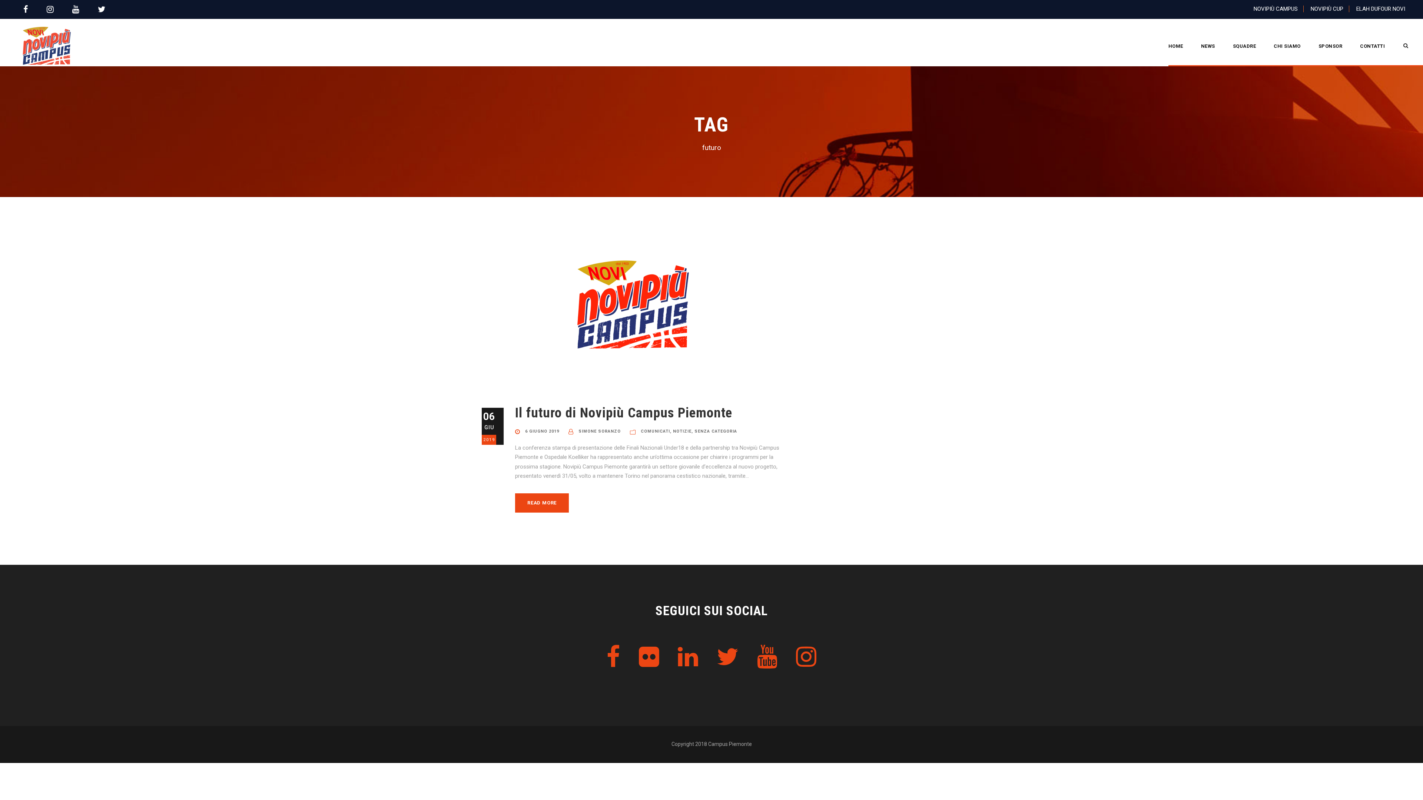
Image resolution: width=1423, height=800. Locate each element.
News (1208, 46)
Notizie (682, 431)
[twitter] (101, 9)
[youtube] (75, 9)
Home (1175, 46)
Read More (542, 503)
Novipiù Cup (1327, 9)
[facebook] (25, 9)
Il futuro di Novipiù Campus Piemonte (623, 413)
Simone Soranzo (599, 431)
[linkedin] (688, 657)
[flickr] (649, 657)
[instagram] (50, 9)
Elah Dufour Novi (1380, 9)
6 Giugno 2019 (542, 431)
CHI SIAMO (1287, 46)
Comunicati (655, 431)
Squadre (1244, 46)
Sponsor (1330, 46)
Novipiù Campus (1276, 9)
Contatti (1372, 46)
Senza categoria (715, 431)
